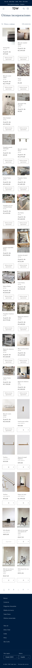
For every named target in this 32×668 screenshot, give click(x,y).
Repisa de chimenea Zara (23, 382)
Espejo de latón (22, 494)
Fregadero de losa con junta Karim (8, 206)
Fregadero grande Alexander (7, 148)
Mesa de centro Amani (7, 76)
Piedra (19, 78)
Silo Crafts (25, 1)
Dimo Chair (11, 1)
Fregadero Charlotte (8, 313)
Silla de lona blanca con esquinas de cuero (8, 570)
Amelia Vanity (7, 378)
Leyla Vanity (21, 282)
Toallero (5, 457)
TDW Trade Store (12, 664)
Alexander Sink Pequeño (22, 104)
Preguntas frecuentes (10, 606)
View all (6, 1)
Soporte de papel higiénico (22, 458)
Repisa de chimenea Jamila (8, 349)
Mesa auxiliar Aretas (23, 348)
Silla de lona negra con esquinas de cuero (23, 532)
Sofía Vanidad (7, 118)
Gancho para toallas (23, 421)
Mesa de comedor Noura (22, 149)
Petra (20, 1)
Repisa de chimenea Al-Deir (23, 317)
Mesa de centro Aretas (7, 414)
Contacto (22, 4)
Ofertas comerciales (9, 618)
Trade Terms (7, 614)
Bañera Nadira (7, 286)
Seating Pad (6, 47)
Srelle (16, 1)
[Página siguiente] (28, 589)
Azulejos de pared (22, 255)
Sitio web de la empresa (13, 4)
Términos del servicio (23, 664)
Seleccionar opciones (8, 58)
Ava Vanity (21, 212)
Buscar (6, 598)
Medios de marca (9, 610)
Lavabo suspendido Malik (8, 248)
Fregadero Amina (22, 178)
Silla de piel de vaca (23, 569)
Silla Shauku (6, 530)
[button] (4, 9)
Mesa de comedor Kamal (22, 43)
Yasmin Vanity (7, 178)
